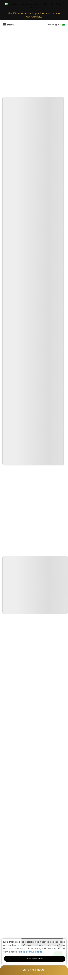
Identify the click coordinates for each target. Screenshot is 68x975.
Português (55, 24)
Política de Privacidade (29, 952)
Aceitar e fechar (34, 958)
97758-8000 (33, 969)
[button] (6, 24)
